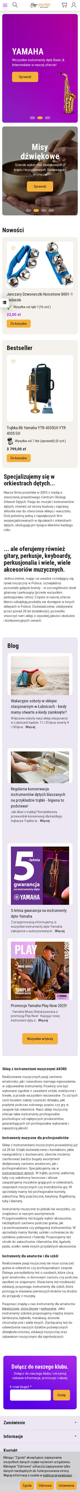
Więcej (30, 727)
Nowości (13, 230)
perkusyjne (48, 1309)
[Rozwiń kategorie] (5, 5)
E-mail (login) (19, 1387)
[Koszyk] (64, 5)
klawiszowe (10, 1309)
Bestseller (19, 348)
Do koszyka (19, 323)
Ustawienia (66, 1485)
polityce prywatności (57, 1475)
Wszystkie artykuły (40, 1039)
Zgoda (27, 1485)
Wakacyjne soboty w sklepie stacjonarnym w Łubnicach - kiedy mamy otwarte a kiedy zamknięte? (39, 706)
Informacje (13, 1436)
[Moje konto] (74, 5)
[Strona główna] (40, 5)
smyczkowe (29, 1309)
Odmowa (45, 1485)
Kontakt (11, 1450)
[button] (32, 116)
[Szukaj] (15, 5)
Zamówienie (14, 1422)
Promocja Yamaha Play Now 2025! (39, 1005)
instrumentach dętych (18, 1173)
